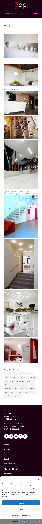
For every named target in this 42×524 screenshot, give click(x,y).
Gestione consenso (11, 468)
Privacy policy (9, 464)
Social (6, 459)
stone (7, 392)
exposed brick (9, 381)
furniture (8, 385)
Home (6, 445)
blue (6, 378)
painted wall (9, 389)
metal (31, 385)
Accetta (21, 503)
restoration (23, 389)
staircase (32, 389)
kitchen (15, 385)
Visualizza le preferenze (21, 515)
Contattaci (8, 473)
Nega (21, 509)
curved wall (22, 378)
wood (7, 396)
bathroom (14, 374)
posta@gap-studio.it (17, 426)
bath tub (22, 374)
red (16, 389)
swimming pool (16, 392)
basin (7, 374)
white (33, 392)
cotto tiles (13, 378)
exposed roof (20, 381)
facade (29, 381)
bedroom (30, 374)
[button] (38, 479)
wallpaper (26, 392)
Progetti (7, 449)
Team (6, 454)
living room (23, 385)
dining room (32, 378)
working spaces (16, 396)
